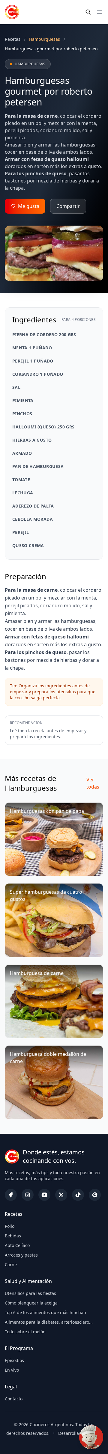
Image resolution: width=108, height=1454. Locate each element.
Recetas (12, 39)
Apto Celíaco (17, 1245)
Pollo (9, 1226)
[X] (61, 1195)
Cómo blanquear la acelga (31, 1303)
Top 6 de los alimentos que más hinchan (45, 1312)
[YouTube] (44, 1195)
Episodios (14, 1360)
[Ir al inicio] (12, 12)
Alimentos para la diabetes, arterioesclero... (49, 1322)
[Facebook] (11, 1195)
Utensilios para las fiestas (30, 1293)
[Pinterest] (95, 1195)
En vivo (12, 1370)
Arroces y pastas (21, 1255)
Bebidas (13, 1236)
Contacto (13, 1399)
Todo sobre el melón (25, 1331)
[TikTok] (78, 1195)
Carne (11, 1264)
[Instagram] (28, 1195)
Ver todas (92, 783)
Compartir (68, 206)
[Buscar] (88, 12)
